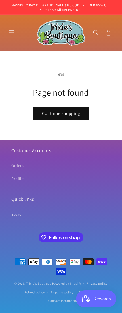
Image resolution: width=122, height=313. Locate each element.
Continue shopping (61, 113)
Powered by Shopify (66, 283)
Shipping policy (62, 292)
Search (17, 214)
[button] (11, 32)
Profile (17, 178)
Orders (17, 165)
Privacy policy (97, 283)
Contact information (63, 301)
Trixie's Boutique (38, 283)
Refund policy (35, 292)
